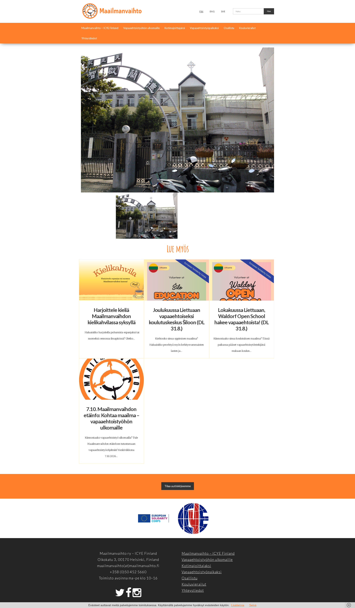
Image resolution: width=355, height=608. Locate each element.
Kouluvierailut (247, 28)
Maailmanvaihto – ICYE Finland (99, 28)
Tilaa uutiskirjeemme (177, 486)
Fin (201, 11)
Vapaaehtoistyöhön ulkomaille (141, 28)
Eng (212, 11)
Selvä (252, 605)
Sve (223, 11)
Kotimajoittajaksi (175, 28)
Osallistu (229, 28)
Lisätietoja (237, 605)
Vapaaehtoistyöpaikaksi (204, 28)
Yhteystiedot (89, 38)
